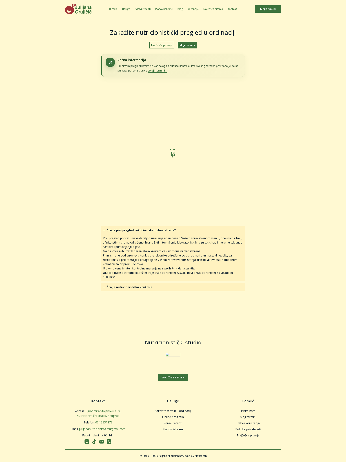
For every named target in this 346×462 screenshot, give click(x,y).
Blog (180, 9)
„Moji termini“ (157, 70)
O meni (113, 9)
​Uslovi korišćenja (248, 423)
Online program (173, 417)
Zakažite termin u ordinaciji (173, 411)
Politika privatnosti (248, 429)
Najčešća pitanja (213, 9)
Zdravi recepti (143, 9)
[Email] (101, 441)
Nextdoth (201, 455)
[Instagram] (87, 441)
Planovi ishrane (164, 9)
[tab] (173, 253)
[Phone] (109, 441)
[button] (173, 377)
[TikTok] (94, 441)
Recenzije (193, 9)
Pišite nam (248, 411)
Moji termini (268, 9)
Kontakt (232, 9)
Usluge (126, 9)
